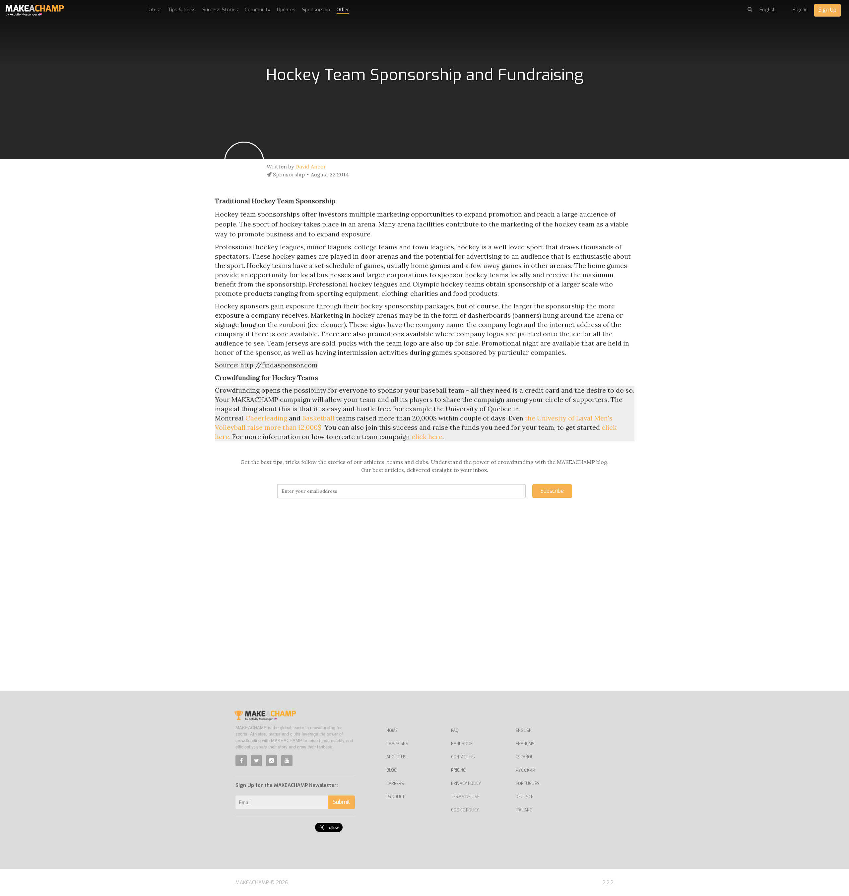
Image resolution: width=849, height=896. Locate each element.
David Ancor (310, 166)
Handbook (462, 743)
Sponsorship (316, 9)
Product (395, 797)
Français (525, 743)
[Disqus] (424, 604)
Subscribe (552, 490)
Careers (395, 783)
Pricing (458, 770)
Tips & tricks (182, 9)
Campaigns (397, 743)
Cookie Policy (465, 810)
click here (427, 436)
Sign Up (827, 9)
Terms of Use (465, 797)
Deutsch (525, 797)
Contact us (463, 757)
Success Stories (220, 9)
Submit (341, 802)
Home (392, 730)
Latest (154, 9)
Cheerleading (266, 418)
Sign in (800, 9)
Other (343, 9)
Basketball (318, 418)
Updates (286, 9)
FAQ (455, 730)
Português (528, 783)
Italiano (524, 810)
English (524, 730)
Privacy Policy (466, 783)
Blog (391, 770)
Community (257, 9)
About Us (396, 757)
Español (524, 757)
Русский (525, 770)
